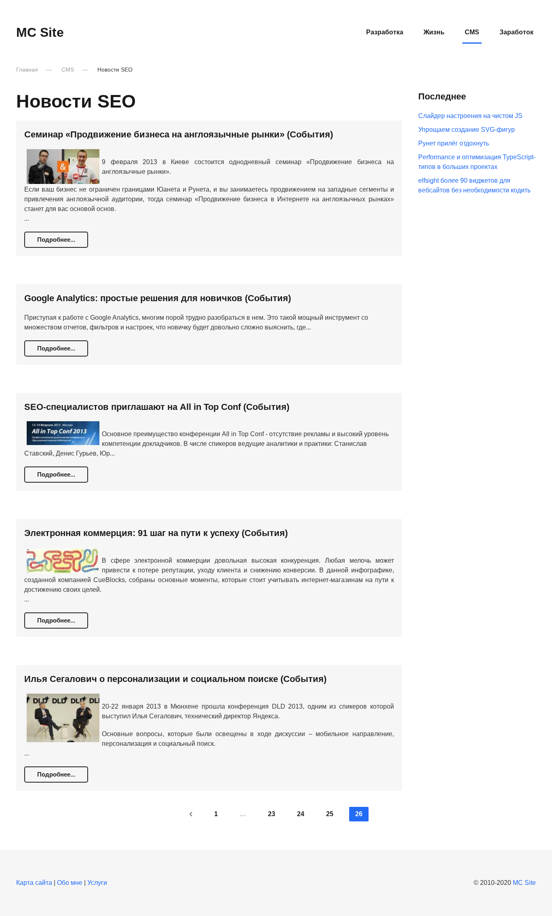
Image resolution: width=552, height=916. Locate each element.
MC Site (40, 32)
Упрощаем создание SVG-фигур (466, 129)
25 (329, 813)
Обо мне (69, 882)
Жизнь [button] (434, 32)
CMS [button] (472, 32)
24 (300, 813)
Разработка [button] (384, 32)
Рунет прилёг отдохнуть (453, 143)
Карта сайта (34, 882)
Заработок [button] (516, 32)
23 (271, 813)
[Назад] (190, 814)
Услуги (97, 882)
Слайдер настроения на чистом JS (470, 115)
